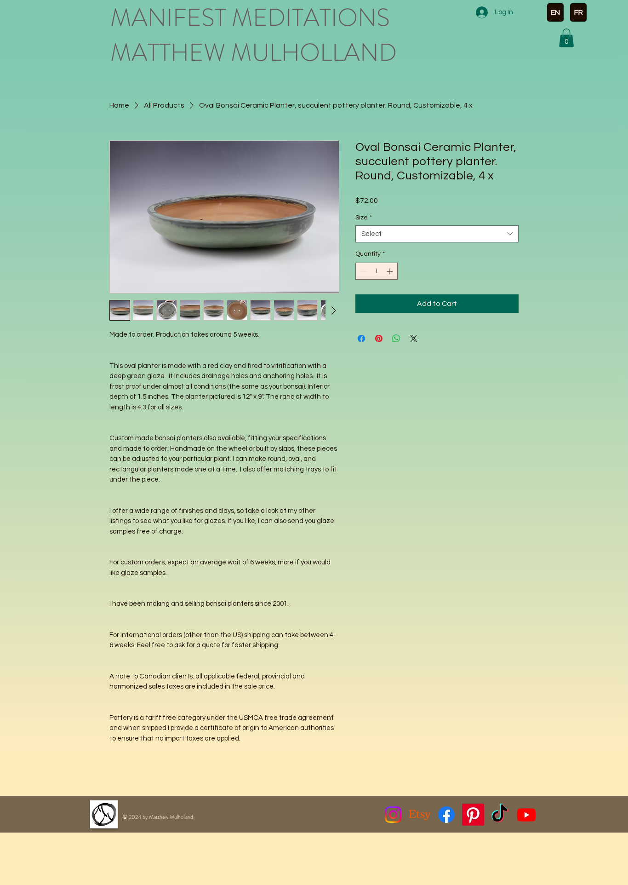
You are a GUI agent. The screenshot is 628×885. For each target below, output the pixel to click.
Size (363, 217)
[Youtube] (526, 815)
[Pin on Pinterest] (378, 338)
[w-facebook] (553, 833)
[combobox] (437, 234)
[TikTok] (500, 815)
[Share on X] (413, 338)
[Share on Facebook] (361, 338)
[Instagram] (393, 815)
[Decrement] (362, 271)
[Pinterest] (473, 815)
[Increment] (390, 271)
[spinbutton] (376, 271)
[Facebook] (446, 815)
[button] (566, 38)
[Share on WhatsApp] (396, 338)
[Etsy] (420, 815)
